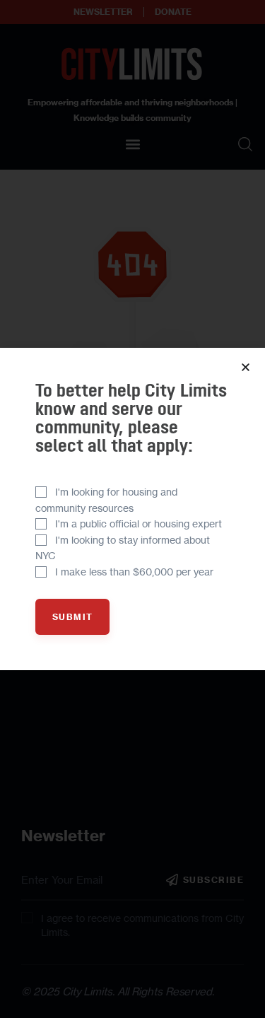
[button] (245, 367)
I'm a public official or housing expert (138, 523)
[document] (132, 509)
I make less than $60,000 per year (134, 572)
